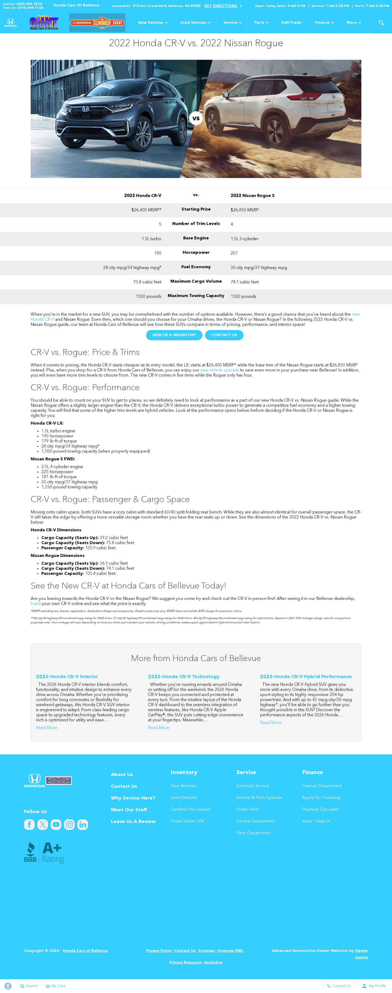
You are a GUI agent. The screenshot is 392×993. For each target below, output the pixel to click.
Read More (46, 728)
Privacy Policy (158, 951)
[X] (42, 824)
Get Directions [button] (221, 6)
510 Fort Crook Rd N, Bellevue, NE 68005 (167, 6)
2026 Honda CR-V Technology (183, 676)
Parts (259, 23)
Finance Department (322, 786)
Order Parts (248, 810)
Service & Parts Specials (259, 798)
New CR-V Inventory (174, 335)
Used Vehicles (193, 23)
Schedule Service (253, 786)
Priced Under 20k (187, 821)
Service (230, 23)
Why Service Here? (133, 798)
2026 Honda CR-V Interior (67, 676)
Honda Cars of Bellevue (85, 951)
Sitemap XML (230, 951)
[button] (381, 22)
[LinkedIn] (82, 824)
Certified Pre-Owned (190, 810)
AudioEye (213, 962)
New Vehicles (150, 23)
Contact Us (224, 335)
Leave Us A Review (133, 821)
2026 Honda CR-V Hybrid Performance (306, 676)
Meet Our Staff (129, 810)
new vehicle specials (219, 370)
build (36, 604)
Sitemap (206, 951)
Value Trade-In (316, 821)
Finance (322, 23)
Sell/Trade (291, 23)
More (351, 23)
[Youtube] (56, 824)
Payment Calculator (320, 810)
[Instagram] (69, 824)
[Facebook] (29, 824)
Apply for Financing (321, 798)
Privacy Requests (185, 962)
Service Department (256, 821)
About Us (122, 774)
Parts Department (254, 833)
